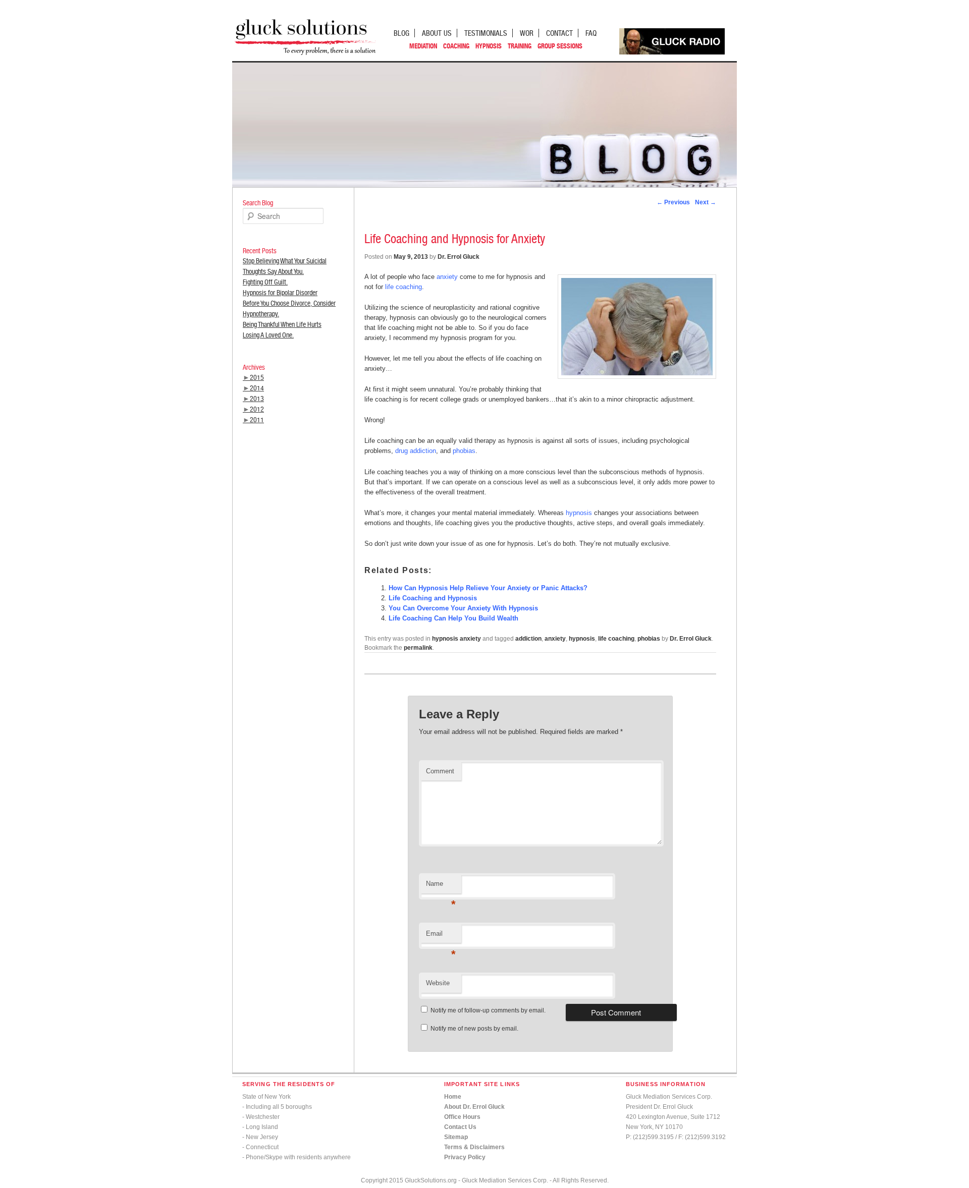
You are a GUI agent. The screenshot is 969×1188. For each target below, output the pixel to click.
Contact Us (460, 1126)
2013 (257, 398)
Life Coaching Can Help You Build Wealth (453, 618)
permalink (418, 647)
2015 (257, 377)
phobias (464, 451)
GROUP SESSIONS (559, 46)
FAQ (591, 33)
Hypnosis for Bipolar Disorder (280, 293)
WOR (526, 33)
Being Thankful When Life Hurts (282, 324)
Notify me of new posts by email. (474, 1028)
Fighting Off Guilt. (265, 282)
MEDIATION (423, 46)
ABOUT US (437, 33)
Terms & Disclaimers (474, 1147)
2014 (257, 388)
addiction (528, 638)
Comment (440, 771)
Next (705, 202)
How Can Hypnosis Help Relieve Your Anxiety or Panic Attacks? (488, 588)
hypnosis (579, 513)
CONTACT (559, 33)
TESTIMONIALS (485, 33)
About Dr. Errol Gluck (474, 1106)
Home (452, 1096)
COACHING (456, 46)
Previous (673, 202)
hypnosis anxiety (456, 638)
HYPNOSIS (488, 46)
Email (441, 936)
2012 (257, 409)
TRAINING (519, 46)
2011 (257, 420)
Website (438, 983)
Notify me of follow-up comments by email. (488, 1010)
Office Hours (462, 1116)
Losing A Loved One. (268, 335)
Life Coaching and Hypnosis (433, 598)
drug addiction (415, 451)
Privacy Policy (465, 1157)
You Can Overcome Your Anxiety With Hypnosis (463, 608)
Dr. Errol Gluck (458, 256)
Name (441, 886)
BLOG (401, 33)
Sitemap (456, 1137)
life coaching (403, 287)
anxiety (447, 276)
